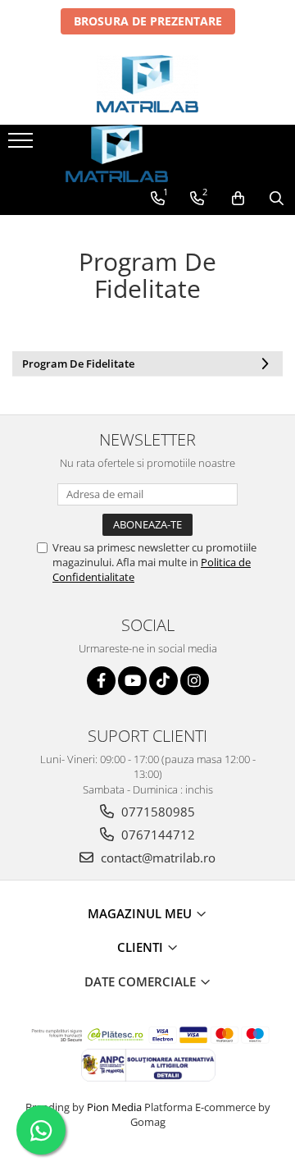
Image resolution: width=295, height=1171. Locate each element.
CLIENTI (141, 947)
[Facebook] (101, 680)
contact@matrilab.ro (157, 857)
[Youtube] (132, 680)
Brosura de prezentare (148, 21)
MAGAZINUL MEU (141, 913)
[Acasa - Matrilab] (147, 83)
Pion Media (114, 1107)
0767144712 (156, 834)
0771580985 (156, 811)
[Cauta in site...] (276, 198)
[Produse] (22, 145)
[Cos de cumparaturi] (238, 198)
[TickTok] (163, 680)
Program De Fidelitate (78, 363)
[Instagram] (194, 680)
